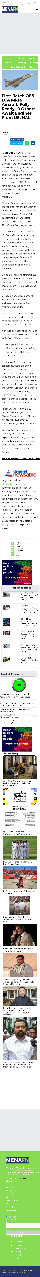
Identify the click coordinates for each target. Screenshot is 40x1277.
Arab (31, 58)
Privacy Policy (11, 1191)
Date (5, 132)
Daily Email (19, 1252)
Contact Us (10, 1194)
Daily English (12, 1217)
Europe (21, 58)
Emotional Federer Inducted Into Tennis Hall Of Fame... (18, 950)
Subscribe (23, 1232)
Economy (22, 63)
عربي (22, 3)
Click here (21, 1178)
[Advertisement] (20, 33)
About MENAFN (12, 1201)
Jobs (7, 1204)
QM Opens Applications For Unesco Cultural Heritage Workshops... (19, 833)
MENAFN (7, 153)
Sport (31, 67)
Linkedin (18, 1255)
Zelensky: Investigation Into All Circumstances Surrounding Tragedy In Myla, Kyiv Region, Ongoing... (16, 1011)
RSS (17, 1258)
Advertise (9, 1197)
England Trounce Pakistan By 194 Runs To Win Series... (18, 863)
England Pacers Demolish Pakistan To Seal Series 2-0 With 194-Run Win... (18, 919)
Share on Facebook (17, 139)
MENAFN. (17, 1270)
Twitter (18, 1245)
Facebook (19, 1242)
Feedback (9, 1207)
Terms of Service (12, 1187)
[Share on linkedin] (33, 143)
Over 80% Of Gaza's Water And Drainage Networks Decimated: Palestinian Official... (17, 783)
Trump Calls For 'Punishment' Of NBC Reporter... (29, 660)
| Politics (8, 63)
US (8, 58)
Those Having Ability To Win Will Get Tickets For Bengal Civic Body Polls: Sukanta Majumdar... (19, 982)
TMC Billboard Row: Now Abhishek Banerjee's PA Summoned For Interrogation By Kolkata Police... (18, 1064)
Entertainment (14, 67)
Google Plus (20, 1248)
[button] (29, 3)
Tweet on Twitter (16, 143)
